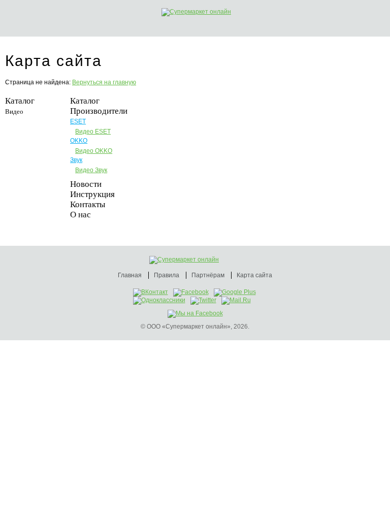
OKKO (78, 140)
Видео (14, 111)
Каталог (20, 101)
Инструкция (92, 194)
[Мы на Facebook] (195, 313)
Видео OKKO (93, 150)
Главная (130, 275)
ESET (78, 121)
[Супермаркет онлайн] (207, 12)
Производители (98, 111)
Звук (76, 160)
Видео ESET (93, 131)
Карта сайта (254, 275)
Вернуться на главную (104, 82)
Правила (166, 275)
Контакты (87, 204)
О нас (80, 214)
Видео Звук (91, 170)
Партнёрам (207, 275)
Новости (86, 184)
